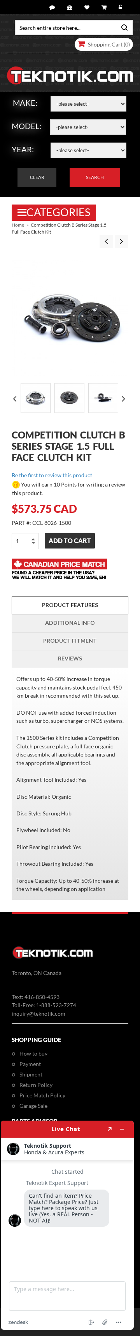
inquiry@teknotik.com (38, 1013)
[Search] (123, 26)
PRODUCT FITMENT (70, 640)
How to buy (33, 1053)
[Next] (121, 241)
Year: (23, 149)
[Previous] (106, 241)
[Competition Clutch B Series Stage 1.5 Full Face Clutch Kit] (36, 398)
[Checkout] (105, 7)
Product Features (70, 605)
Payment (30, 1064)
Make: (25, 102)
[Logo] (53, 957)
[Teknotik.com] (70, 75)
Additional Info (70, 622)
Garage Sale (33, 1105)
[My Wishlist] (88, 7)
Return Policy (35, 1085)
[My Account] (71, 7)
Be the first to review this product (52, 475)
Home (18, 225)
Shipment (30, 1074)
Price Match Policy (42, 1095)
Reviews (70, 658)
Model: (26, 126)
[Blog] (53, 7)
